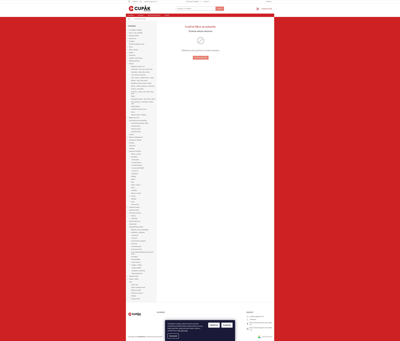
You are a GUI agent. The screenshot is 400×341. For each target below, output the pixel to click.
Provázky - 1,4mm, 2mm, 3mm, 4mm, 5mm (142, 93)
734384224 (253, 320)
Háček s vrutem (136, 154)
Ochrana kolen (135, 126)
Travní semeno (135, 262)
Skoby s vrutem (136, 193)
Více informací (183, 331)
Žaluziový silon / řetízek (138, 115)
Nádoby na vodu (134, 118)
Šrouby (133, 196)
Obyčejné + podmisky (138, 271)
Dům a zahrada (133, 50)
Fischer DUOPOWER (138, 168)
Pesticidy (134, 244)
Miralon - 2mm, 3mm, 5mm (139, 81)
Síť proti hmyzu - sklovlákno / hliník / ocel (142, 103)
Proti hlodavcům (136, 246)
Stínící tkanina (135, 106)
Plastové (134, 238)
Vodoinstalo (132, 224)
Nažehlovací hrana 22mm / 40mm (141, 83)
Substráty (134, 218)
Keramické (135, 235)
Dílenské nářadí (134, 36)
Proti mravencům (136, 249)
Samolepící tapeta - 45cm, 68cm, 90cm (143, 99)
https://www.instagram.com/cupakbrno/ (261, 329)
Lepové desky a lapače (138, 241)
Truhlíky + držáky (136, 265)
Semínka (131, 149)
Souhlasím (227, 325)
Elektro (131, 53)
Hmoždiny (134, 157)
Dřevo (131, 47)
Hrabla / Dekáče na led (138, 287)
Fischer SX (135, 171)
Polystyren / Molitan (135, 140)
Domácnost (132, 39)
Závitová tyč (135, 204)
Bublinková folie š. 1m (138, 67)
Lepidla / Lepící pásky (135, 58)
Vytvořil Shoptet (267, 337)
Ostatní (131, 134)
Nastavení (173, 336)
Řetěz (133, 96)
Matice (133, 179)
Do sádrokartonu (137, 165)
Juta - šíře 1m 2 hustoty (138, 75)
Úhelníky (133, 199)
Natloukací (135, 174)
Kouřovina (132, 55)
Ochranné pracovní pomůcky (138, 120)
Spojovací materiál (135, 151)
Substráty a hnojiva (135, 213)
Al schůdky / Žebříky (135, 30)
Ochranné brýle (136, 132)
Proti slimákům (135, 259)
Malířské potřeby (134, 61)
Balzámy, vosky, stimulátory (140, 230)
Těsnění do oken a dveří (138, 109)
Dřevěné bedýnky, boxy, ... (137, 44)
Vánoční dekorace (134, 221)
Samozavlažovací (137, 273)
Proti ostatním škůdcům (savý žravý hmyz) (142, 253)
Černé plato (135, 160)
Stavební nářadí (134, 210)
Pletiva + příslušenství (136, 137)
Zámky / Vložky (133, 279)
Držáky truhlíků (136, 268)
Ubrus (133, 112)
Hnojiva (133, 216)
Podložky (134, 190)
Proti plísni (134, 257)
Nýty (132, 182)
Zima (130, 282)
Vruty (132, 202)
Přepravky (132, 146)
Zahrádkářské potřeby (136, 227)
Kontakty (206, 2)
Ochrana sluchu (136, 129)
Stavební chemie (134, 207)
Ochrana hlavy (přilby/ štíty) (139, 123)
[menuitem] (131, 15)
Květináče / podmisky (138, 232)
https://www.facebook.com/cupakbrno (261, 324)
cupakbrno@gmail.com (257, 316)
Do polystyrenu (136, 163)
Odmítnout (214, 325)
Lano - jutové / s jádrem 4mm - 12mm (142, 78)
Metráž (131, 64)
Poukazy (131, 143)
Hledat (219, 9)
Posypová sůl (135, 299)
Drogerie (132, 41)
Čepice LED (134, 285)
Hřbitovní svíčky (136, 290)
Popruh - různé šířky (137, 89)
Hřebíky (133, 177)
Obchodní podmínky (192, 2)
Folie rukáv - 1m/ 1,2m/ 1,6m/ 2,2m (141, 69)
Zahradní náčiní (133, 276)
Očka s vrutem (135, 185)
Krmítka (133, 296)
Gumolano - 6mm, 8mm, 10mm (140, 72)
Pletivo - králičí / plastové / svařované (143, 86)
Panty (133, 188)
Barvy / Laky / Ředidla (135, 33)
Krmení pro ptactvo (137, 293)
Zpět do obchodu (201, 58)
